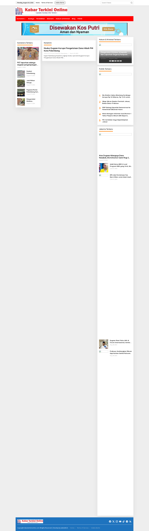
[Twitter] (113, 521)
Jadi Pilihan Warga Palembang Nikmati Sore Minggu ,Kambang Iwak (32, 81)
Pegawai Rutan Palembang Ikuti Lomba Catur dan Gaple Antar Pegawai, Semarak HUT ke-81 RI (33, 91)
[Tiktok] (123, 521)
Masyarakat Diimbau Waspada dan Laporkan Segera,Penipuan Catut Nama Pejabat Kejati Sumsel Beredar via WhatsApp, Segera (33, 100)
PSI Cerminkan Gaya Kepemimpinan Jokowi (115, 121)
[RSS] (130, 521)
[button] (131, 3)
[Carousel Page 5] (121, 60)
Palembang (64, 53)
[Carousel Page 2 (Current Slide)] (113, 60)
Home (72, 528)
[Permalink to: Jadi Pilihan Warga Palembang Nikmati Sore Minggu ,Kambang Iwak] (21, 83)
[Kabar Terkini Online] (41, 11)
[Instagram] (116, 521)
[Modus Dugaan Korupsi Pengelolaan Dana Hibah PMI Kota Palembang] (63, 58)
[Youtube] (120, 521)
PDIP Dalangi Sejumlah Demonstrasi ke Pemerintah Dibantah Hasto (116, 108)
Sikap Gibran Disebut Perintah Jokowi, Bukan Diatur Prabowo (116, 102)
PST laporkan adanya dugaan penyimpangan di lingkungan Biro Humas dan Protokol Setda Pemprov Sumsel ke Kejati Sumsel (28, 63)
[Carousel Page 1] (110, 60)
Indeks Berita (95, 528)
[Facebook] (110, 521)
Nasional (57, 53)
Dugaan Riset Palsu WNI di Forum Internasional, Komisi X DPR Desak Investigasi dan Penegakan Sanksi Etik (120, 341)
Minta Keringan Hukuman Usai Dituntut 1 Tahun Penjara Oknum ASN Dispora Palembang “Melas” (116, 115)
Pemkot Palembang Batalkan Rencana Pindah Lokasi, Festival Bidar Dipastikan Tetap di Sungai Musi (33, 72)
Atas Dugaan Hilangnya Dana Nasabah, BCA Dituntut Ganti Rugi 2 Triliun (114, 156)
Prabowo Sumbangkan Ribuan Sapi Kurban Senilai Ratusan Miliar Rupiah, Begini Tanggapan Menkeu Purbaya (121, 352)
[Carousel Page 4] (118, 60)
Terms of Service (82, 528)
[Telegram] (127, 521)
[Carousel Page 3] (115, 60)
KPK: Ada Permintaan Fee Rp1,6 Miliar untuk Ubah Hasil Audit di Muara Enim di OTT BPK (120, 176)
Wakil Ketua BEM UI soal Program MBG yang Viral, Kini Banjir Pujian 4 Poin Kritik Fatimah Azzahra (120, 165)
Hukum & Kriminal (49, 53)
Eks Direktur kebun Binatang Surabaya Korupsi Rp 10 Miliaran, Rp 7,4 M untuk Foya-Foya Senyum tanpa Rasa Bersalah (116, 96)
